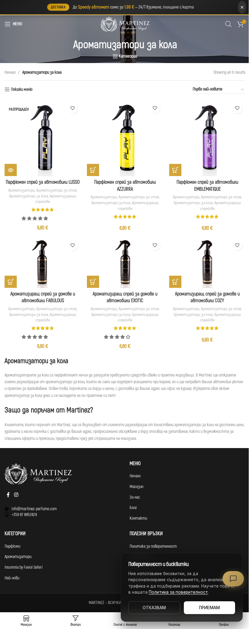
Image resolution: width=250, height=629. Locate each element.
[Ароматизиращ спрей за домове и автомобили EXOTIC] (125, 262)
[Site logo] (125, 24)
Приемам (209, 607)
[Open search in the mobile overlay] (228, 24)
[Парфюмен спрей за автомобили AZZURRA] (125, 138)
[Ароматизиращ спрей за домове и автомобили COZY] (207, 262)
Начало (10, 72)
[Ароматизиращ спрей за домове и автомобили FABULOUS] (43, 262)
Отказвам (154, 607)
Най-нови (12, 578)
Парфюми (12, 546)
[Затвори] (242, 7)
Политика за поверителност (153, 546)
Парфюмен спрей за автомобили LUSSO (43, 182)
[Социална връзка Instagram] (16, 495)
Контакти (138, 518)
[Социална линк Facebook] (8, 495)
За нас (135, 497)
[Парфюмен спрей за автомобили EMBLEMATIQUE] (207, 138)
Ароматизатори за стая (56, 190)
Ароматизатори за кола (28, 196)
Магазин (136, 486)
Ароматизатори (21, 190)
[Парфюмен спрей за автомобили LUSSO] (43, 138)
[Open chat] (233, 578)
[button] (35, 218)
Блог (133, 507)
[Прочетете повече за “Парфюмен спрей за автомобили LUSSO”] (11, 170)
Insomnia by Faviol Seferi (24, 567)
